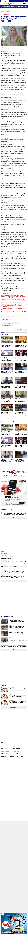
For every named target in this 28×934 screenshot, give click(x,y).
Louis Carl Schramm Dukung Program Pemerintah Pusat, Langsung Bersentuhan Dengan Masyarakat (14, 305)
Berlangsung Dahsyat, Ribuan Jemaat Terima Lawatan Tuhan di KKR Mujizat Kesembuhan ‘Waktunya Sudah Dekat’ (12, 577)
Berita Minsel (5, 751)
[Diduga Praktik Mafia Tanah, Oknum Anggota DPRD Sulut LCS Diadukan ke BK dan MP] (4, 633)
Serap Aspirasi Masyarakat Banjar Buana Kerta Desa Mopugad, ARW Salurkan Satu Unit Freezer (13, 315)
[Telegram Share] (23, 330)
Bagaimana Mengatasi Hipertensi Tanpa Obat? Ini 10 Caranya (17, 702)
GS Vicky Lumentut (16, 748)
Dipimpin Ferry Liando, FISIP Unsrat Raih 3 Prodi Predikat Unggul (13, 309)
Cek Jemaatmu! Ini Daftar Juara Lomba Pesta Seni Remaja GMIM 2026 (14, 557)
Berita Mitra (16, 746)
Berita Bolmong (6, 323)
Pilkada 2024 (5, 753)
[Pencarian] (26, 4)
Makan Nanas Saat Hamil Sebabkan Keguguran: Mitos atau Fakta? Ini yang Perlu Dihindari (18, 689)
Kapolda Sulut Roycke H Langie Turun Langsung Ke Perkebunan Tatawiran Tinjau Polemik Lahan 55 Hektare (18, 639)
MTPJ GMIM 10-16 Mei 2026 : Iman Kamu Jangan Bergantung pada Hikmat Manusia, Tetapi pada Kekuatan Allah (13, 572)
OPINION (3, 14)
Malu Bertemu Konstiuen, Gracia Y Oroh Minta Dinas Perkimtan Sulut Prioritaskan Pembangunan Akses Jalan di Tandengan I (20, 400)
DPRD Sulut (5, 748)
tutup (2, 913)
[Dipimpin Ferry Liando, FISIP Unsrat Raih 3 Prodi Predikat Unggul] (21, 353)
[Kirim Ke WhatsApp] (26, 330)
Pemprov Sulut (15, 751)
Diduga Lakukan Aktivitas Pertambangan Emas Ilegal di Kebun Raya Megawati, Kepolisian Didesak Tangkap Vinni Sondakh (17, 621)
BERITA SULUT (6, 23)
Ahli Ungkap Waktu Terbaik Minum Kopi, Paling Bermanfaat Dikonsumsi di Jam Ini (18, 696)
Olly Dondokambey (16, 753)
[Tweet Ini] (18, 330)
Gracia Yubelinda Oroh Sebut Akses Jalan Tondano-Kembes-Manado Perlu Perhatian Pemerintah (7, 386)
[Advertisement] (14, 535)
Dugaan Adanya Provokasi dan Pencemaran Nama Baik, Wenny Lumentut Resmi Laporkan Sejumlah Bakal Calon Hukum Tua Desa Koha (14, 646)
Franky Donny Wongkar (8, 756)
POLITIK (7, 14)
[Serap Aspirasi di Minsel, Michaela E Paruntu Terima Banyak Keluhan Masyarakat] (21, 407)
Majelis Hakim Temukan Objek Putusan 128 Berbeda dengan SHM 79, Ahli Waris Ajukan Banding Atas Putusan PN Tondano (18, 627)
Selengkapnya (13, 517)
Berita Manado (6, 746)
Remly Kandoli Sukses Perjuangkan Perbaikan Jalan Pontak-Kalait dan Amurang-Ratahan (21, 386)
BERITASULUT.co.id (6, 52)
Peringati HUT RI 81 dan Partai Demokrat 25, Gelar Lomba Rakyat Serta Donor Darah (14, 312)
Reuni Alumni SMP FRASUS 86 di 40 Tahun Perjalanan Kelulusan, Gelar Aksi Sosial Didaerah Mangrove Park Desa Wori (13, 296)
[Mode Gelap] (24, 4)
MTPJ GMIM (20, 756)
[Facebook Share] (15, 330)
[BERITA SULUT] (9, 3)
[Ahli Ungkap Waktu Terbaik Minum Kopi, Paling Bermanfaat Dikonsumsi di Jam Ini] (4, 696)
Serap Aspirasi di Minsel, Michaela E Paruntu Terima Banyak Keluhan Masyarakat (21, 414)
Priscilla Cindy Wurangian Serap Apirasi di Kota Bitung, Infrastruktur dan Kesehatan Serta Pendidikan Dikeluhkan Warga (7, 414)
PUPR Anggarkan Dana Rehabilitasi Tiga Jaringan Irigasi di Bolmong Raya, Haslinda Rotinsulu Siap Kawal (7, 400)
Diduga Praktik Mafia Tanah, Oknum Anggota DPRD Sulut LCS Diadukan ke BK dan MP (17, 633)
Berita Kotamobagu (7, 325)
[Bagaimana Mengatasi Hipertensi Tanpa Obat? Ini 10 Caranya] (4, 702)
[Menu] (2, 3)
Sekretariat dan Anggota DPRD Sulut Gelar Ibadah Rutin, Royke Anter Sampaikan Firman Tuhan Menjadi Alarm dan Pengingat (12, 567)
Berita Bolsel (15, 323)
